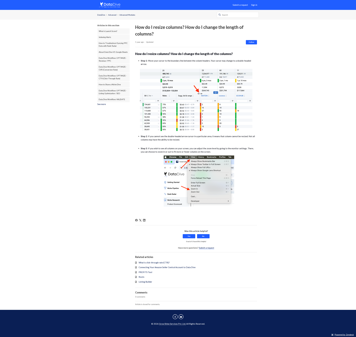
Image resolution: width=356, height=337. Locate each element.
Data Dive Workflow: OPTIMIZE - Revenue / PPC (113, 59)
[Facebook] (136, 220)
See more (101, 104)
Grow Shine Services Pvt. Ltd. (172, 324)
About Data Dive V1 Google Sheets (113, 52)
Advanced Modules (127, 15)
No (203, 236)
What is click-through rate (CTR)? (154, 262)
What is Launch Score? (108, 31)
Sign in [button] (254, 5)
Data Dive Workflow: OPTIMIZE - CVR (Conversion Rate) (113, 68)
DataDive (101, 15)
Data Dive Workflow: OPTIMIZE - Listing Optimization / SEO (113, 92)
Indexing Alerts (105, 37)
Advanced (112, 15)
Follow (251, 42)
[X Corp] (140, 220)
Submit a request (240, 5)
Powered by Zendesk (344, 335)
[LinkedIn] (144, 220)
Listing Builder (145, 281)
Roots (141, 277)
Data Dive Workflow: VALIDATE (112, 99)
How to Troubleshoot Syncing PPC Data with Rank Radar (113, 44)
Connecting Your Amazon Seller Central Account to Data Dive (167, 267)
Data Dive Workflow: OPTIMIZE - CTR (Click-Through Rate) (113, 77)
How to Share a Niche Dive (110, 84)
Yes (189, 236)
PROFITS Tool (145, 272)
